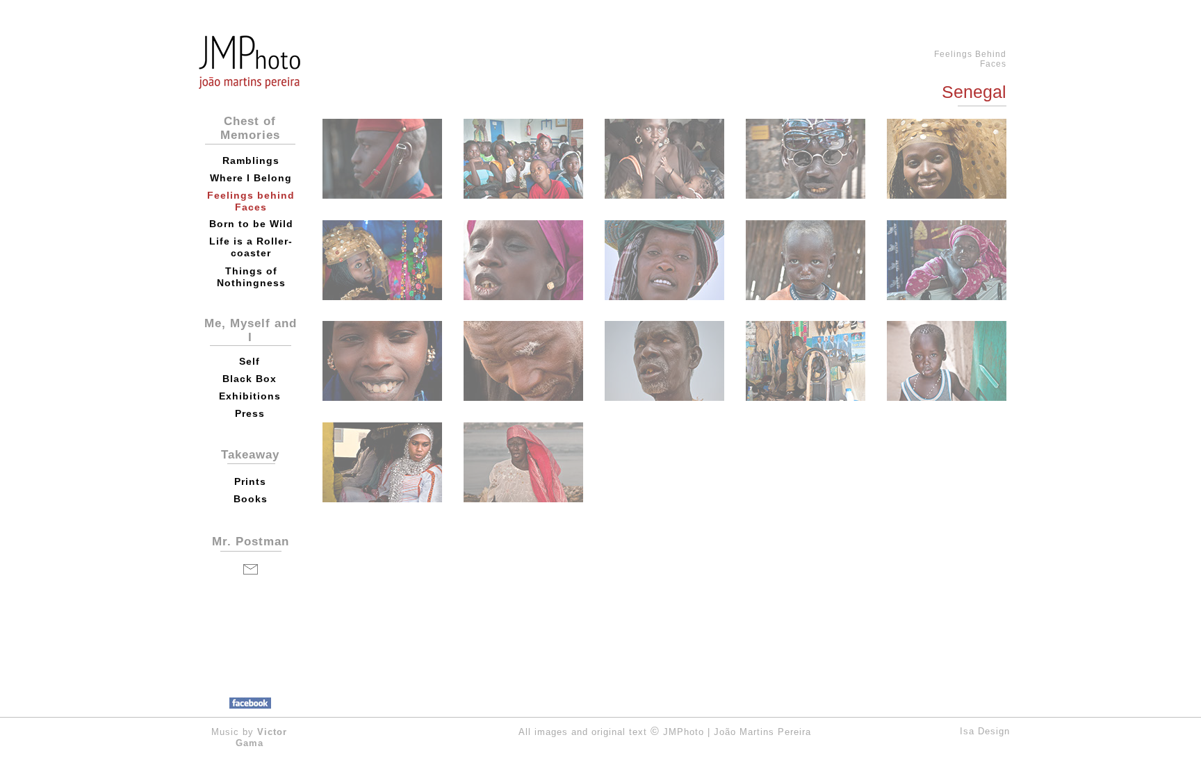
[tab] (382, 159)
